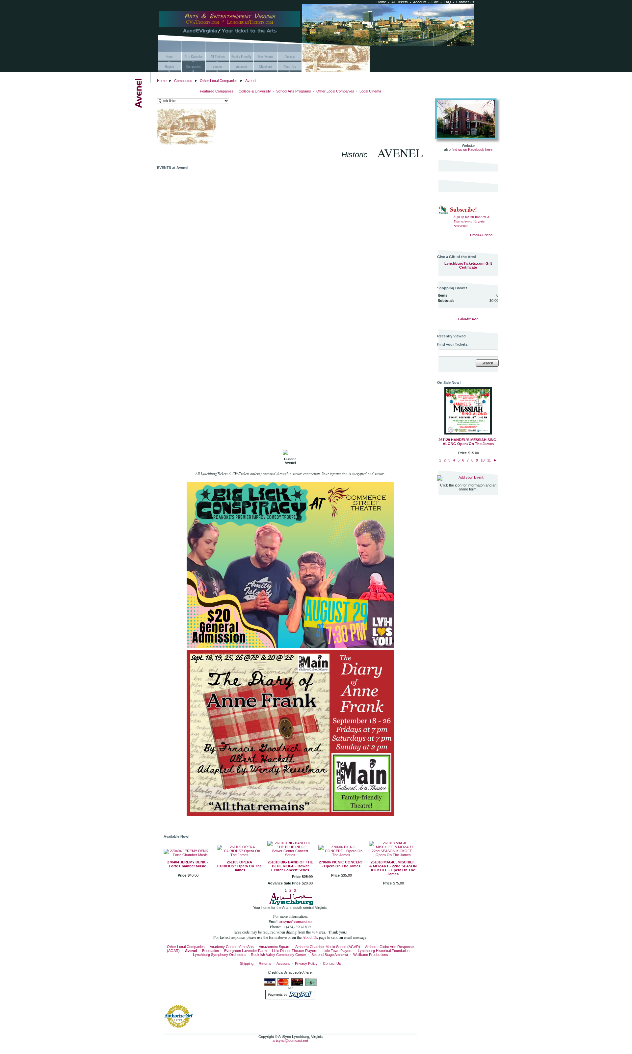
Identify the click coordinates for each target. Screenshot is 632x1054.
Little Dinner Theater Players (294, 951)
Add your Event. (471, 477)
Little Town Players (338, 951)
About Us (311, 937)
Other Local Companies (219, 81)
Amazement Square (274, 947)
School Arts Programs (293, 91)
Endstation (210, 951)
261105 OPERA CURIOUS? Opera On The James (239, 866)
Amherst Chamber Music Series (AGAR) (327, 947)
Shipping (246, 963)
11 (489, 460)
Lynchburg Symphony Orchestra (219, 955)
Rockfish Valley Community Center (278, 955)
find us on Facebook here (472, 149)
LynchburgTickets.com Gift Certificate (468, 265)
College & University (255, 91)
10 (483, 460)
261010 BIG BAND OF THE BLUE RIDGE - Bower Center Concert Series (290, 866)
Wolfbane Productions (370, 955)
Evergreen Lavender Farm (245, 951)
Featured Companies (216, 91)
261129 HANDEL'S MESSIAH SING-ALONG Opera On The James (468, 442)
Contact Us (465, 2)
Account (419, 2)
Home (381, 2)
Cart (435, 2)
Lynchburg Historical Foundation (383, 951)
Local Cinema (370, 91)
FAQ (447, 2)
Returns (265, 963)
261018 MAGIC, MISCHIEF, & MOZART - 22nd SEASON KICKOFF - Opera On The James (393, 868)
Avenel (250, 81)
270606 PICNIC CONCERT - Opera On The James (341, 864)
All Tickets (399, 2)
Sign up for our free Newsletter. (472, 221)
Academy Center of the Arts (232, 947)
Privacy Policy (306, 963)
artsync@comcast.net (295, 921)
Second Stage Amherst (329, 955)
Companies (183, 81)
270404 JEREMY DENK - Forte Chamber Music (187, 864)
